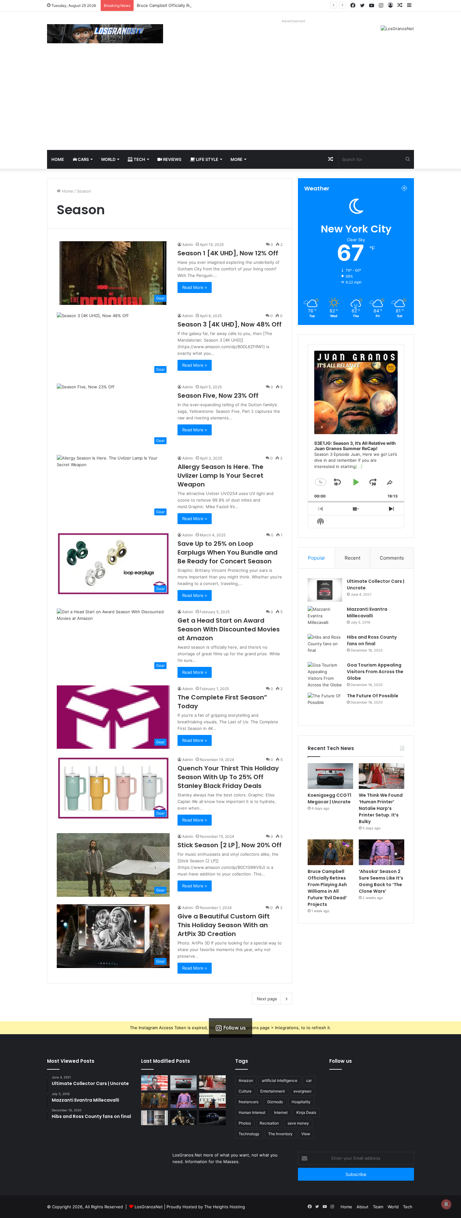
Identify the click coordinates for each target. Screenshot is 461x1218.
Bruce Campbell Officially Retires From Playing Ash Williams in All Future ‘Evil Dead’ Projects (226, 5)
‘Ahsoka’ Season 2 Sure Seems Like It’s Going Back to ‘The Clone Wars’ (381, 881)
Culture (245, 1091)
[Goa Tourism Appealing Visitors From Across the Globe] (325, 675)
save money (298, 1123)
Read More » (194, 287)
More (236, 159)
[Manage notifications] (446, 1204)
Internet (281, 1112)
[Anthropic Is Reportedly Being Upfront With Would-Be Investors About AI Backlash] (154, 1082)
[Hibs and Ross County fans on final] (325, 645)
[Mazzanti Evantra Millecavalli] (325, 618)
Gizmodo (275, 1101)
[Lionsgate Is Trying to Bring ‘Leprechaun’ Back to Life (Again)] (183, 1117)
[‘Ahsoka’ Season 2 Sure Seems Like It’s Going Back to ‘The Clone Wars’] (381, 852)
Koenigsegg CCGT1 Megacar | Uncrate (329, 798)
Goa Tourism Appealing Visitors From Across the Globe (375, 671)
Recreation (269, 1123)
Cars (83, 159)
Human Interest (252, 1112)
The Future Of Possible (372, 696)
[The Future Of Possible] (325, 704)
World (108, 159)
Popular (316, 558)
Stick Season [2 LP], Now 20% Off (230, 845)
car (309, 1080)
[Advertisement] (230, 103)
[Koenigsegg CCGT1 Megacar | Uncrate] (330, 776)
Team (378, 1206)
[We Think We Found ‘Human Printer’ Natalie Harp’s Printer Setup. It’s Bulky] (381, 776)
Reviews (171, 159)
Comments (392, 558)
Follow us (340, 1061)
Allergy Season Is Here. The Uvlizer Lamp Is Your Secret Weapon (220, 475)
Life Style (206, 159)
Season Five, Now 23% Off (218, 395)
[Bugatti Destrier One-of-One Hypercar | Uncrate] (212, 1117)
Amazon (246, 1080)
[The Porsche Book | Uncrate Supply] (154, 1117)
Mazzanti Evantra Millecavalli (367, 612)
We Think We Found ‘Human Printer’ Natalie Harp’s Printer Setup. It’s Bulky (381, 808)
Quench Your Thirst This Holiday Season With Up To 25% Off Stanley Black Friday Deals (228, 777)
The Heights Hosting (224, 1206)
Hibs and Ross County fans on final (372, 640)
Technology (249, 1133)
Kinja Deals (306, 1112)
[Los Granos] (105, 33)
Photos (245, 1123)
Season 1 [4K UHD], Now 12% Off (228, 253)
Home (57, 159)
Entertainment (272, 1091)
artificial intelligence (279, 1080)
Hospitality (301, 1101)
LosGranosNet (149, 1206)
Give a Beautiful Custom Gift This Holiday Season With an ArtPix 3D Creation (224, 925)
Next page (267, 998)
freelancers (248, 1101)
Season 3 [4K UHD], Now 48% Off (230, 324)
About (362, 1206)
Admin (187, 244)
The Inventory (280, 1133)
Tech (139, 159)
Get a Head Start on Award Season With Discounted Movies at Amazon (229, 629)
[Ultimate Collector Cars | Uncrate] (325, 590)
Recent (352, 558)
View (305, 1133)
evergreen (302, 1091)
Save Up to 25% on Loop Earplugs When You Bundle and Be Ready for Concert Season (228, 552)
